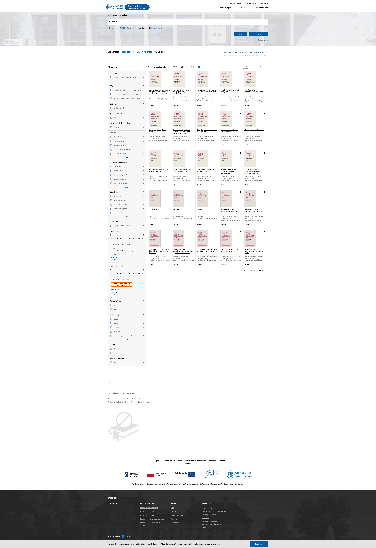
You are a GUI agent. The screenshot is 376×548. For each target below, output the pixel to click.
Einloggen (264, 3)
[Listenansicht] (199, 67)
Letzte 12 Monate (115, 255)
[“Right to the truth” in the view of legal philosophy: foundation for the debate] (157, 238)
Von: (112, 239)
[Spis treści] (181, 198)
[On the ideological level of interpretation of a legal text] (228, 198)
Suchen (258, 34)
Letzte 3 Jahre (114, 257)
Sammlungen (225, 7)
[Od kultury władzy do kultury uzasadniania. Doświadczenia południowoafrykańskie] (181, 119)
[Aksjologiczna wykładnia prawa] (252, 119)
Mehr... (127, 81)
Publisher (174, 519)
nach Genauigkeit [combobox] (161, 67)
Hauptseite (113, 503)
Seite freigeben (250, 3)
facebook (129, 536)
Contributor (175, 523)
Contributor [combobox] (113, 22)
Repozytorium (262, 7)
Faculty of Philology (147, 515)
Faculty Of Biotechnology (149, 508)
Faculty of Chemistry (147, 511)
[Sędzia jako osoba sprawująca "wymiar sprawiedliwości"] (181, 158)
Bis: (130, 239)
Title (172, 508)
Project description (208, 508)
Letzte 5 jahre (114, 260)
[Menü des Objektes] (169, 73)
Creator (173, 511)
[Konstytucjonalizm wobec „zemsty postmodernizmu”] (205, 119)
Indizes (244, 7)
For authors (205, 518)
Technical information (209, 521)
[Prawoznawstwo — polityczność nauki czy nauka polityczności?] (205, 79)
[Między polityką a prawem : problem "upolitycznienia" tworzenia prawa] (228, 158)
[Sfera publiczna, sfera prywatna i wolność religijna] (205, 158)
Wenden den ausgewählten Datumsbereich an (121, 249)
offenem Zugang (156, 28)
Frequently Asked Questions (211, 524)
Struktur (152, 105)
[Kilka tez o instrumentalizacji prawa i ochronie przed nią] (228, 119)
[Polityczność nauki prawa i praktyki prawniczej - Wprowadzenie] (181, 79)
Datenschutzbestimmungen (212, 544)
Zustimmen (259, 544)
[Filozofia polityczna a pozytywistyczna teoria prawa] (252, 79)
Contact (204, 527)
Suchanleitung (263, 40)
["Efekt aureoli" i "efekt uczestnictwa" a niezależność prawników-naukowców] (252, 158)
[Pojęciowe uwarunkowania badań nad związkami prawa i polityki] (205, 238)
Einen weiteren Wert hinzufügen (120, 28)
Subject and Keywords (178, 515)
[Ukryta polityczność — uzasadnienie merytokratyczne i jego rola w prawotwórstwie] (181, 238)
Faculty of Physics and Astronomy (152, 519)
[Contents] (205, 198)
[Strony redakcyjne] (157, 198)
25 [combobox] (182, 67)
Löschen (241, 34)
